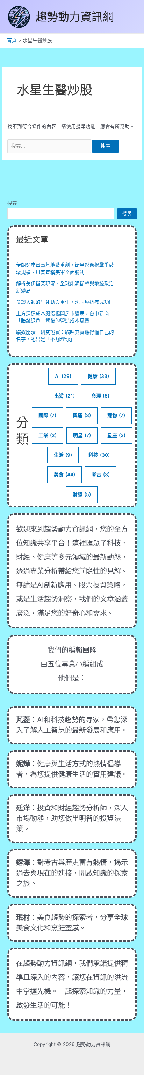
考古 (101, 474)
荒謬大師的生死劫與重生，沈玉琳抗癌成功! (63, 302)
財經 (82, 494)
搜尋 (12, 203)
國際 (47, 415)
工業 (47, 435)
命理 (100, 396)
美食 (64, 474)
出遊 (64, 396)
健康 (98, 376)
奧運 (82, 415)
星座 (116, 435)
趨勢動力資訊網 (75, 16)
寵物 (116, 415)
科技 (99, 455)
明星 (82, 435)
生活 (63, 455)
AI (63, 376)
